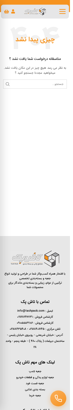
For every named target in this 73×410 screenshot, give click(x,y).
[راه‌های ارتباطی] (58, 398)
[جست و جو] (7, 84)
